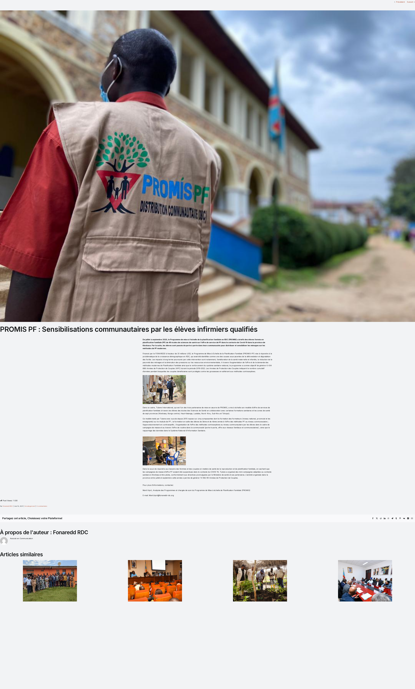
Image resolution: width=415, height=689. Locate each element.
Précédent (400, 2)
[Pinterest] (400, 518)
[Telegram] (392, 518)
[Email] (412, 518)
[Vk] (404, 518)
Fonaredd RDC (8, 506)
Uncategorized (30, 506)
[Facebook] (373, 518)
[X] (377, 518)
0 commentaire (42, 506)
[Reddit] (381, 518)
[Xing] (408, 518)
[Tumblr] (396, 518)
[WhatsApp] (388, 518)
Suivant (410, 2)
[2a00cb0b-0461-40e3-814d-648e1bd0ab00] (207, 166)
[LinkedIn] (384, 518)
